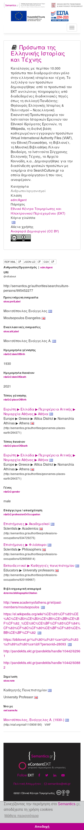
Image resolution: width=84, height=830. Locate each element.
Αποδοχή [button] (42, 826)
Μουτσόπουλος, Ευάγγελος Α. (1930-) (34, 719)
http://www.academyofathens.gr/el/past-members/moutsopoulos (33, 604)
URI (10, 274)
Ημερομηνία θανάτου (19, 374)
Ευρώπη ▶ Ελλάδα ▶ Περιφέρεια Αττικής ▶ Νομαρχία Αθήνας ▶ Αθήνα (39, 411)
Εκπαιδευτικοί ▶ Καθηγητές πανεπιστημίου (39, 565)
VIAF (48, 724)
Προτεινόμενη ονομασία (21, 299)
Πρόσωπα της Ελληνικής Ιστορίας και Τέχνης (38, 53)
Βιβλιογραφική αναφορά (22, 590)
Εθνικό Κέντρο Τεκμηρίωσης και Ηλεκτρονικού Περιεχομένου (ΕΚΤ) (38, 210)
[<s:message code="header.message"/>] (25, 4)
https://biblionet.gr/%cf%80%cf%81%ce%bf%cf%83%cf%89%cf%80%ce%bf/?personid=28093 (41, 641)
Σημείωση (10, 678)
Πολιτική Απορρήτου (27, 783)
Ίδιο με (11, 708)
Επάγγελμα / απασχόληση (23, 512)
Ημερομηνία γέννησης (20, 352)
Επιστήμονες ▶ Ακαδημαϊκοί (27, 523)
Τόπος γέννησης (15, 397)
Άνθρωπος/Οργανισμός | (28, 267)
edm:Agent (19, 200)
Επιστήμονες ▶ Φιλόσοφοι (26, 544)
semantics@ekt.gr (59, 783)
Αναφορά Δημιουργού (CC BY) (35, 231)
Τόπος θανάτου (16, 443)
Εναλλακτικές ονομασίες (22, 329)
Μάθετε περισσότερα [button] (21, 816)
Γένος (12, 489)
